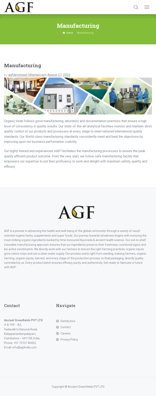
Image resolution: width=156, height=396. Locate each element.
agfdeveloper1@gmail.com (27, 75)
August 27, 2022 (58, 75)
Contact (66, 327)
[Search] (135, 7)
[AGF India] (18, 7)
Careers (66, 333)
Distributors (68, 321)
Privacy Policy (69, 339)
